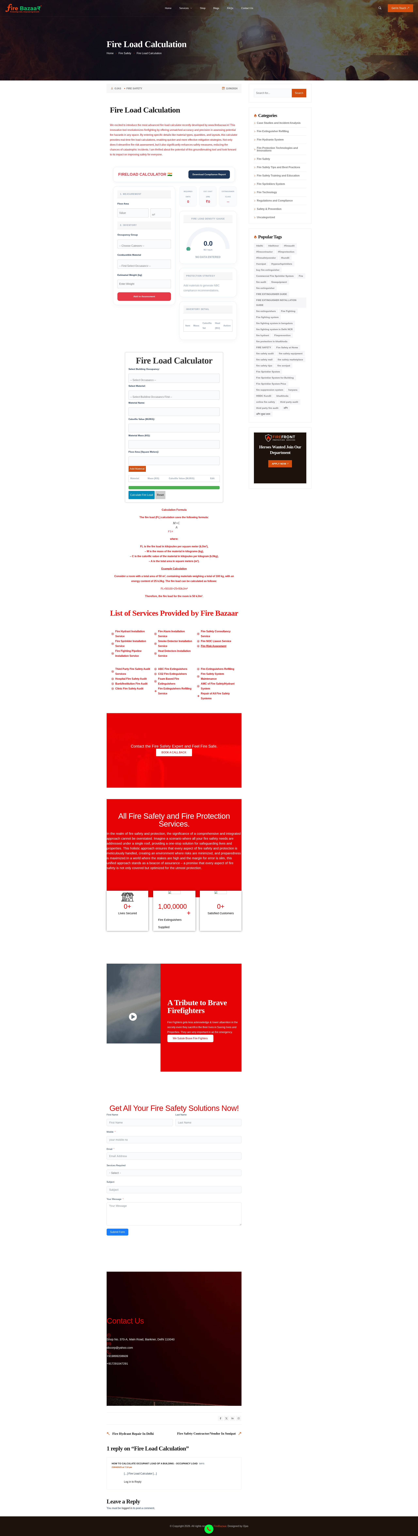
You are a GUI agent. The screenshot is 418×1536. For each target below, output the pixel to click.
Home (168, 8)
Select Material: (137, 386)
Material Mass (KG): (139, 435)
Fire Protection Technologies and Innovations (277, 149)
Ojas (117, 88)
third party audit (289, 402)
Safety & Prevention (269, 209)
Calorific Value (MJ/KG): (142, 419)
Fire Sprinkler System (268, 371)
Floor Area (123, 204)
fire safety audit (265, 353)
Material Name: (137, 403)
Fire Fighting (288, 311)
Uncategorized (266, 217)
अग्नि (286, 408)
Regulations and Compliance (275, 200)
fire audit (261, 282)
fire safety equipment (291, 353)
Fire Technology (267, 192)
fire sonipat (283, 365)
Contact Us (247, 8)
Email (109, 1157)
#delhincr (273, 245)
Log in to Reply (132, 1494)
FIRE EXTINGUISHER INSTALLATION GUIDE (276, 302)
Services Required (116, 1173)
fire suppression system (269, 389)
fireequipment (279, 282)
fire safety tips (264, 365)
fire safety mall (264, 359)
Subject (110, 1190)
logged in (127, 1520)
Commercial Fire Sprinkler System (275, 276)
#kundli (285, 257)
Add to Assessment (144, 296)
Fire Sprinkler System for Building (275, 377)
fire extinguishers (266, 311)
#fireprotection (286, 251)
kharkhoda (282, 396)
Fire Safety (134, 88)
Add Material (137, 468)
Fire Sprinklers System (271, 184)
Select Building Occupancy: (144, 369)
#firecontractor (264, 251)
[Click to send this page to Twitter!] (226, 1426)
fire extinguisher (265, 288)
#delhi (259, 245)
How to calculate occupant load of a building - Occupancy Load (155, 1475)
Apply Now (279, 463)
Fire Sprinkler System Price (271, 383)
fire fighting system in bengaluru (274, 323)
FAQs (230, 8)
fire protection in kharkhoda (271, 341)
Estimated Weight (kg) (129, 275)
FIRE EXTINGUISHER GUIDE (271, 294)
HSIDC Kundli (263, 396)
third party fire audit (267, 408)
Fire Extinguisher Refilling (273, 131)
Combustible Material (129, 255)
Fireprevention (282, 335)
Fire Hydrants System (270, 139)
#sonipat (261, 264)
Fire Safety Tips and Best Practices (278, 167)
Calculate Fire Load (141, 495)
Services (184, 8)
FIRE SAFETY (263, 347)
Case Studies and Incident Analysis (279, 123)
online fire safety (265, 402)
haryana (292, 389)
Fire (301, 276)
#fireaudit (289, 245)
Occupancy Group (127, 235)
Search (299, 93)
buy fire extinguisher (267, 270)
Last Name (181, 1122)
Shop (202, 8)
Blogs (216, 8)
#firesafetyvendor (266, 257)
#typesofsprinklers (281, 264)
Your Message (114, 1207)
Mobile (110, 1140)
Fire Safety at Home (287, 347)
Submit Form (117, 1239)
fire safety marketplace (290, 359)
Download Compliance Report (209, 174)
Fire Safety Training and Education (278, 175)
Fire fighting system (267, 317)
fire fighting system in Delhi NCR (274, 329)
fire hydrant (262, 335)
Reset (160, 495)
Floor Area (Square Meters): (144, 452)
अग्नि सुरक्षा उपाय (263, 414)
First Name (112, 1122)
